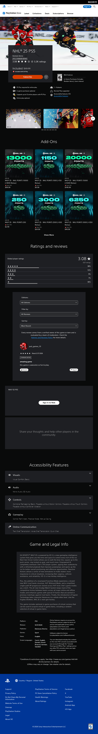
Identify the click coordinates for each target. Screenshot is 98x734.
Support (54, 6)
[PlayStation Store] (12, 13)
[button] (61, 96)
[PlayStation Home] (4, 6)
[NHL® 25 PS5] (23, 118)
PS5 (15, 6)
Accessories (38, 6)
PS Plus (29, 6)
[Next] (93, 119)
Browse (70, 13)
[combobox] (49, 302)
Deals (47, 13)
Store (9, 6)
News (47, 6)
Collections (37, 13)
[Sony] (92, 4)
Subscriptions (58, 13)
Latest (26, 13)
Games (21, 6)
